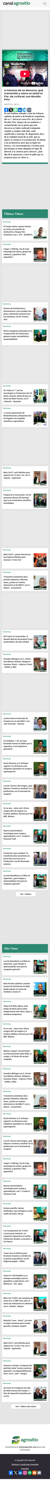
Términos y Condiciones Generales (25, 1464)
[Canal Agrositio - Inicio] (16, 3)
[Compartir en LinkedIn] (20, 110)
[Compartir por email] (29, 110)
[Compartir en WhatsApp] (15, 110)
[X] (15, 1472)
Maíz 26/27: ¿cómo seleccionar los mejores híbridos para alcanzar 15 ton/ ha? (17, 557)
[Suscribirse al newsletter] (34, 1472)
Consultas (25, 1469)
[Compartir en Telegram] (24, 110)
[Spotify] (30, 1472)
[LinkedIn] (20, 1472)
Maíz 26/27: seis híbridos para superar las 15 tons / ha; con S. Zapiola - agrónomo (16, 475)
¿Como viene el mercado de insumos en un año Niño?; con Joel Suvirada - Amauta (16, 721)
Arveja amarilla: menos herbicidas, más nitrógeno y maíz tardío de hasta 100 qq (17, 1211)
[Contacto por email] (39, 1472)
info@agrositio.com (28, 1447)
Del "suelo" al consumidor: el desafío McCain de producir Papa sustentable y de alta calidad (18, 639)
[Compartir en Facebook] (6, 110)
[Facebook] (11, 1472)
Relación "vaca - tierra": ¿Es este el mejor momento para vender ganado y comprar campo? (17, 1323)
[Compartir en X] (11, 110)
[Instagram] (25, 1472)
